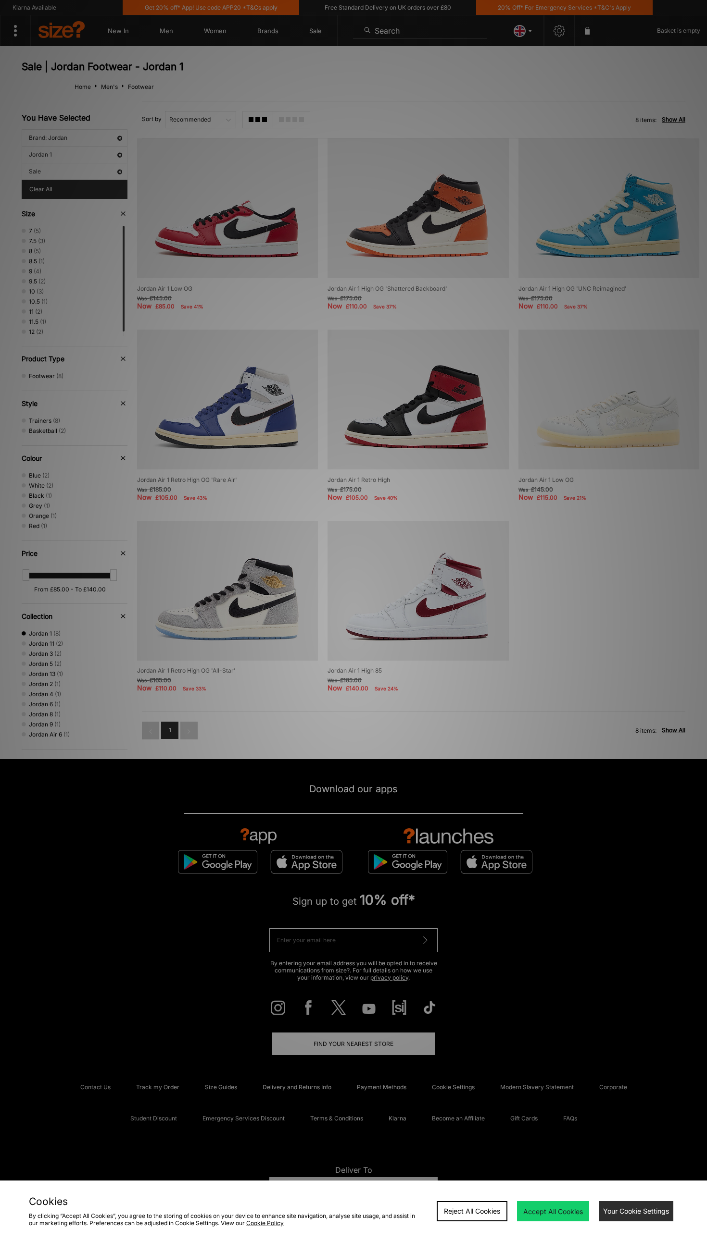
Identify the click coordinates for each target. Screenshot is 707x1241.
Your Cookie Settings (636, 1211)
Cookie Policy (265, 1223)
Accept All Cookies (553, 1211)
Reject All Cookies (472, 1211)
